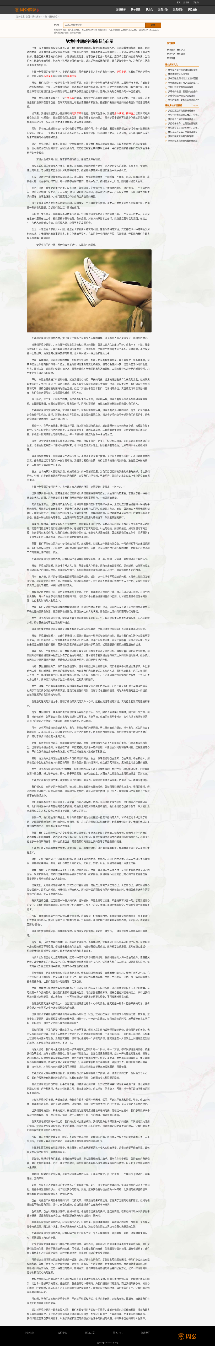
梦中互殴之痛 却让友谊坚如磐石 (183, 78)
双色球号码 (102, 30)
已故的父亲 (143, 30)
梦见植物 (192, 9)
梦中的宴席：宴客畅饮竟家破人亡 (184, 100)
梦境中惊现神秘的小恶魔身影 (181, 96)
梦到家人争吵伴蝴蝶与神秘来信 (182, 70)
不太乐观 (69, 98)
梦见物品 (171, 50)
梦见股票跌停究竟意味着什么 (181, 111)
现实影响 (76, 113)
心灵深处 (48, 76)
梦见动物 (177, 9)
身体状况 (119, 113)
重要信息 (72, 76)
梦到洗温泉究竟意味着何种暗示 (182, 141)
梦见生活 (171, 54)
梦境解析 (121, 9)
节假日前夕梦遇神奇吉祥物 (180, 87)
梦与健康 (135, 9)
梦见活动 (181, 50)
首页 (178, 3)
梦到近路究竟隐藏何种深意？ (181, 136)
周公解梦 (36, 16)
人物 (45, 16)
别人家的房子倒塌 (61, 33)
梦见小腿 (121, 72)
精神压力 (131, 113)
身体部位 (53, 16)
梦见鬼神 (171, 58)
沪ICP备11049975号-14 (107, 1343)
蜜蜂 (65, 30)
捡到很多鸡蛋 (75, 33)
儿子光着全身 (114, 30)
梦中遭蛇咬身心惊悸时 (178, 74)
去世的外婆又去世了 (129, 30)
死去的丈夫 (154, 30)
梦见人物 (163, 9)
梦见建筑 (181, 54)
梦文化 (149, 9)
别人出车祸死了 (74, 30)
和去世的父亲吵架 (89, 30)
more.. (196, 105)
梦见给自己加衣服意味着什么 (181, 119)
